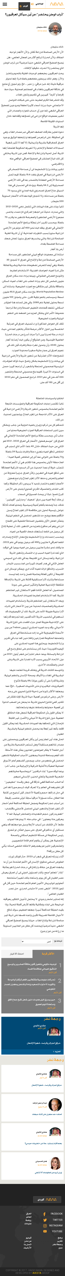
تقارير (59, 1241)
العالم (28, 1217)
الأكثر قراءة (48, 954)
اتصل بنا (27, 1244)
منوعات (27, 1223)
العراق (28, 1213)
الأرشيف (27, 1248)
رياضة (28, 1220)
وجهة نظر (57, 1244)
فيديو (28, 1238)
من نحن (27, 1241)
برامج (60, 1238)
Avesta (36, 1273)
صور (60, 1248)
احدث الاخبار (17, 954)
